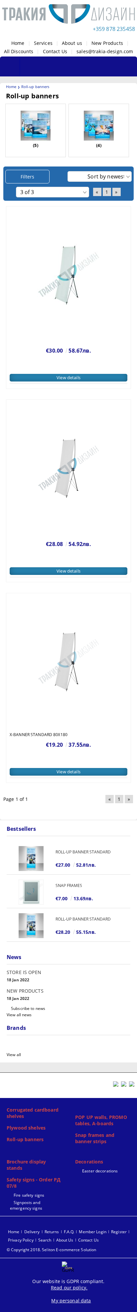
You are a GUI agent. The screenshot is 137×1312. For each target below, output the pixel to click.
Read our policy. (69, 1287)
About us (72, 43)
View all (14, 1054)
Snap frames (69, 885)
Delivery (32, 1232)
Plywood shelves (26, 1128)
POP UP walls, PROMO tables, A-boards (101, 1120)
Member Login (92, 1232)
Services (43, 43)
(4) (98, 145)
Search (45, 1240)
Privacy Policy (21, 1240)
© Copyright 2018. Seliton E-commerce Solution (51, 1250)
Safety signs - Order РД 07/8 (34, 1182)
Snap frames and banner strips (94, 1138)
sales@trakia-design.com (104, 51)
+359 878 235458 (114, 29)
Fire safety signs (29, 1195)
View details (68, 378)
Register (119, 1232)
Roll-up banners (25, 1139)
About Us (64, 1240)
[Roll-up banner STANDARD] (31, 858)
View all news (19, 1015)
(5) (35, 145)
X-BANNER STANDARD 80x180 (39, 734)
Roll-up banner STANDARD (83, 852)
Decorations (89, 1161)
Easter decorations (100, 1171)
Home (18, 43)
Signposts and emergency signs (26, 1205)
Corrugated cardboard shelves (33, 1113)
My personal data (71, 1300)
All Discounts (19, 51)
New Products (107, 43)
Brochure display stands (26, 1164)
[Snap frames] (31, 892)
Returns (52, 1232)
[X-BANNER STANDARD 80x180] (68, 662)
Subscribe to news (28, 1008)
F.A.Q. (69, 1232)
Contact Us (55, 51)
